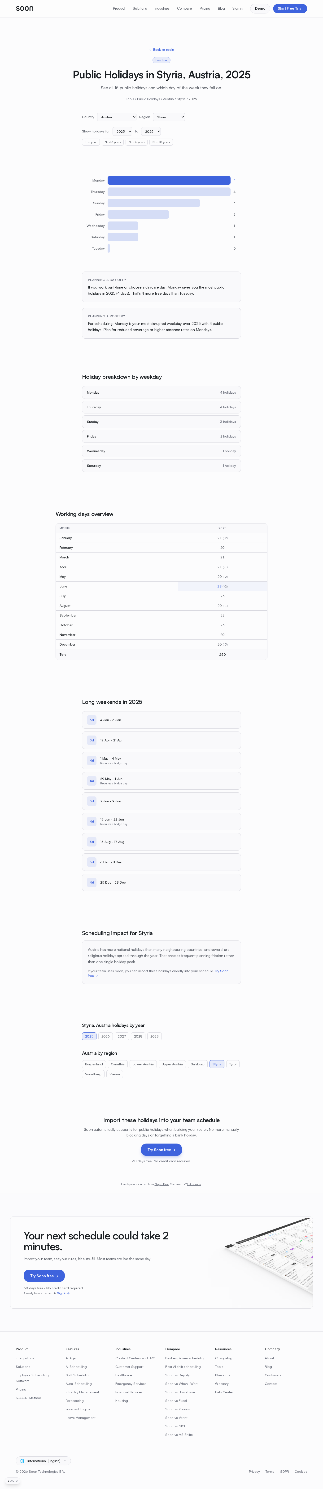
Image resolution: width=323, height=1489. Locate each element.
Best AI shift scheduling (183, 1367)
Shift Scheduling (78, 1375)
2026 (105, 1036)
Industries (161, 8)
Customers (273, 1375)
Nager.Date (162, 1184)
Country (88, 117)
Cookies (301, 1471)
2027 (122, 1036)
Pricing (205, 8)
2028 (138, 1036)
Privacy (254, 1471)
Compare (184, 8)
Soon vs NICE (175, 1426)
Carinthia (118, 1064)
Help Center (224, 1392)
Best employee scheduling (185, 1358)
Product (119, 8)
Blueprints (222, 1375)
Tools (130, 99)
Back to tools (161, 49)
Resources (223, 1349)
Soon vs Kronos (177, 1409)
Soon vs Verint (176, 1418)
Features (72, 1349)
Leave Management (81, 1418)
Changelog (223, 1358)
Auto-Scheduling (79, 1384)
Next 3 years (113, 142)
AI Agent (72, 1358)
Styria (181, 99)
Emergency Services (130, 1384)
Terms (270, 1471)
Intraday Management (82, 1392)
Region (144, 117)
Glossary (222, 1384)
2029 (154, 1036)
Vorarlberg (93, 1074)
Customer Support (129, 1367)
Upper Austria (172, 1064)
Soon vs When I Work (181, 1384)
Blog (221, 8)
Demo (260, 8)
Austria (168, 99)
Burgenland (94, 1064)
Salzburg (198, 1064)
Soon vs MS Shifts (179, 1435)
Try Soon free (161, 1149)
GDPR (284, 1471)
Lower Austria (143, 1064)
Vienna (114, 1074)
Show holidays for (96, 131)
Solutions (140, 8)
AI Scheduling (76, 1367)
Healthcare (123, 1375)
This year (91, 142)
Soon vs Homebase (180, 1392)
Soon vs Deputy (177, 1375)
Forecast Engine (78, 1409)
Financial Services (129, 1392)
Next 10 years (161, 142)
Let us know (194, 1184)
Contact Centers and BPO (135, 1358)
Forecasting (75, 1401)
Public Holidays (148, 99)
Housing (121, 1401)
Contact (271, 1384)
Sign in (237, 8)
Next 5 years (136, 142)
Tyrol (232, 1064)
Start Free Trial (290, 8)
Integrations (25, 1358)
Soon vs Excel (176, 1401)
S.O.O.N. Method (28, 1398)
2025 (89, 1036)
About (269, 1358)
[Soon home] (25, 8)
